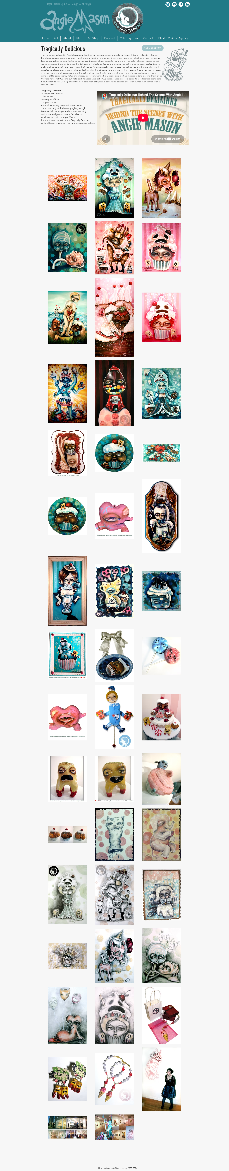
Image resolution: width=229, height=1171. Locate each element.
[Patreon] (181, 4)
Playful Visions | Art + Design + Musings (68, 4)
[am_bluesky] (167, 4)
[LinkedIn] (187, 4)
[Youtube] (174, 4)
